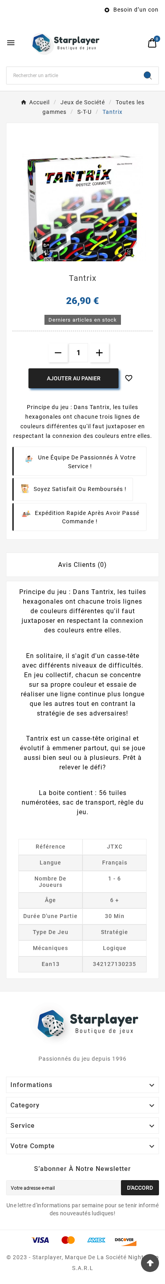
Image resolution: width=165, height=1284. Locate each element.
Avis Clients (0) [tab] (82, 564)
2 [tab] (86, 258)
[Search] (148, 75)
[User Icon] (137, 43)
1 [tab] (78, 258)
